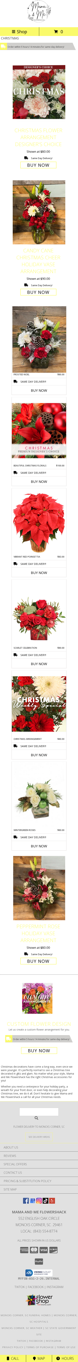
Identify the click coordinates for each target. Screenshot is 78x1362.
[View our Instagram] (39, 1202)
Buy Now (38, 165)
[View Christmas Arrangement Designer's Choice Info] (39, 704)
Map (40, 1358)
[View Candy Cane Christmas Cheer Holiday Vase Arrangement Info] (39, 212)
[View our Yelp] (52, 1202)
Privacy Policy (12, 1347)
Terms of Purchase (40, 1347)
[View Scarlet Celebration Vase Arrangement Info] (39, 613)
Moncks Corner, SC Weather (22, 1328)
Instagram (55, 1287)
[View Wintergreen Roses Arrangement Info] (39, 795)
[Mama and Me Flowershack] (39, 22)
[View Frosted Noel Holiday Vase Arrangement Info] (39, 339)
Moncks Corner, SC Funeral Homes (26, 1315)
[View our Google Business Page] (32, 1202)
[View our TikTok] (45, 1202)
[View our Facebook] (26, 1202)
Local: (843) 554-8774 (39, 1231)
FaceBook (36, 1287)
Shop (22, 31)
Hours (67, 1358)
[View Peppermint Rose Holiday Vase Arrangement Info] (39, 888)
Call (14, 1358)
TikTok (20, 1287)
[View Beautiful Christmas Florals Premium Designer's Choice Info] (39, 430)
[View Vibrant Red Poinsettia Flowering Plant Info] (39, 522)
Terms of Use (66, 1347)
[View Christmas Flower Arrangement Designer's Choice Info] (39, 92)
